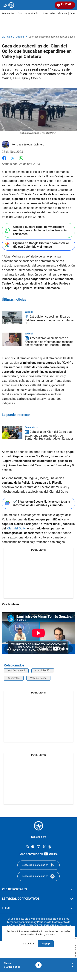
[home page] (38, 825)
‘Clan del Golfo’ (17, 528)
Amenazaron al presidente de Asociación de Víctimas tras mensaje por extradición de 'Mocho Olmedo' (49, 342)
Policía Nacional (16, 670)
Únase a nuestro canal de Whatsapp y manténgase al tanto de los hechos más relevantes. (40, 230)
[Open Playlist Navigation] (72, 965)
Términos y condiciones (21, 921)
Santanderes (31, 427)
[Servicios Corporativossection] (71, 898)
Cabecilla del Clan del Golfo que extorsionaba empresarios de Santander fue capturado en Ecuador (49, 435)
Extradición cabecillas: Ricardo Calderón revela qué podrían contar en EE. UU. (50, 320)
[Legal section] (71, 908)
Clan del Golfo (42, 670)
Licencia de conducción (54, 13)
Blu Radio (7, 36)
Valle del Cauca (38, 678)
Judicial (20, 36)
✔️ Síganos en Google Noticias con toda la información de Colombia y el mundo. (41, 503)
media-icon (38, 965)
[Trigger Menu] (5, 5)
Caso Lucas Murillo (28, 13)
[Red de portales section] (71, 889)
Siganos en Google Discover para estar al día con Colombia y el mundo (41, 244)
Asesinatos (14, 678)
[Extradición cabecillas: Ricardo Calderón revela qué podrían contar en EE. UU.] (12, 317)
